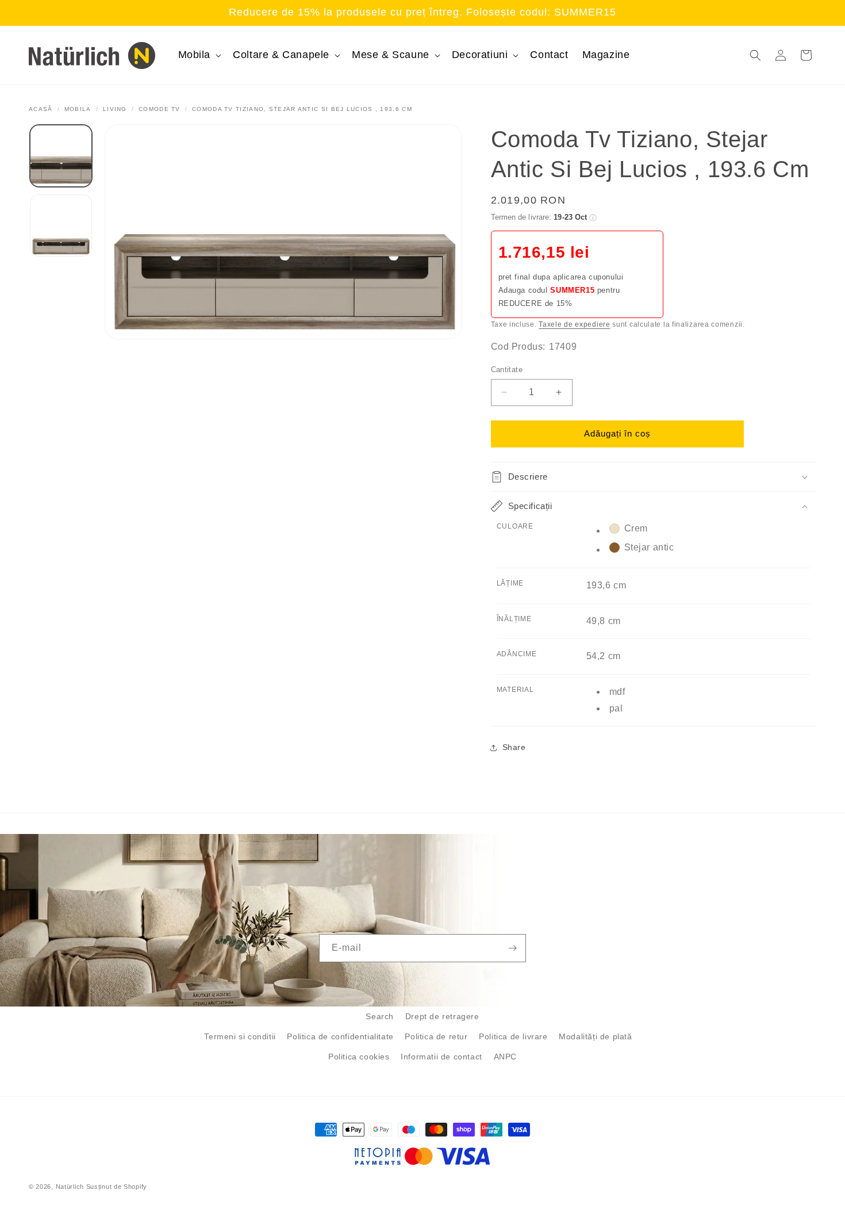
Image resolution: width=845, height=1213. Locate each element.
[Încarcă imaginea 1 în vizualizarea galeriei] (61, 156)
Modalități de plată (595, 1036)
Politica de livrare (513, 1036)
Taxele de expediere (574, 324)
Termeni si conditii (239, 1036)
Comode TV (159, 109)
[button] (198, 54)
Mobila (77, 109)
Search (380, 1016)
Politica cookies (359, 1056)
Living (115, 109)
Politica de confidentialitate (340, 1036)
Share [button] (514, 747)
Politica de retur (436, 1036)
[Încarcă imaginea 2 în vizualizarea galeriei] (61, 225)
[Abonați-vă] (512, 948)
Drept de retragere (442, 1016)
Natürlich (70, 1186)
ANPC (505, 1056)
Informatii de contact (441, 1056)
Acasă (41, 109)
